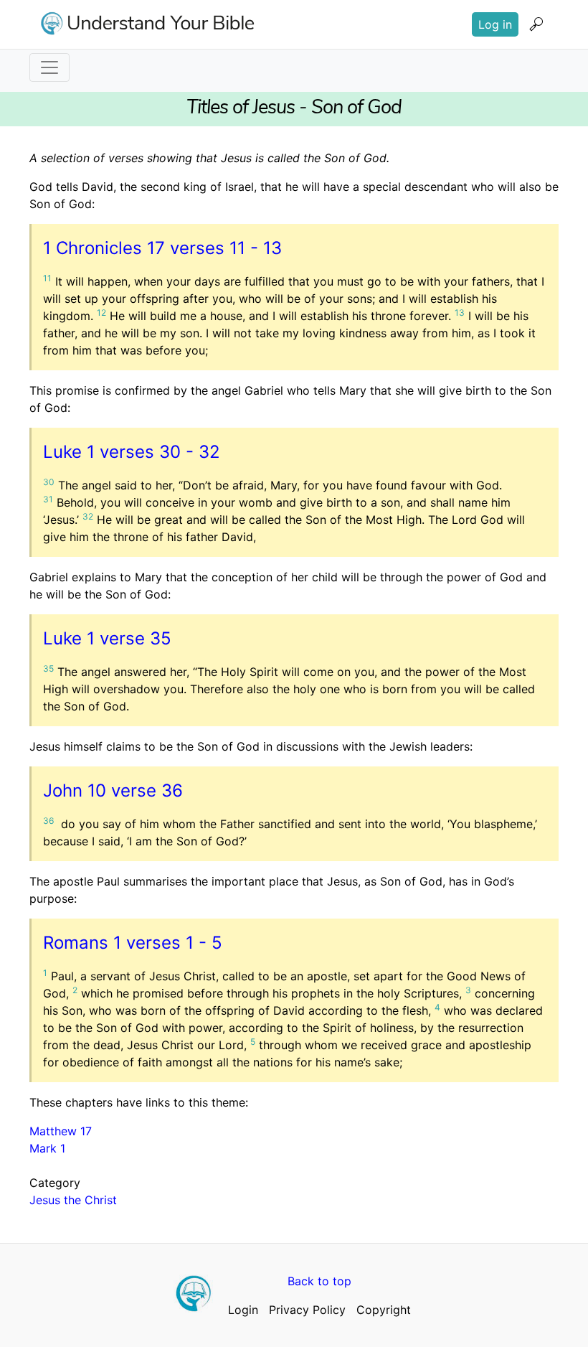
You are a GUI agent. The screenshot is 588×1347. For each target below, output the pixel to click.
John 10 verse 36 (113, 790)
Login (243, 1310)
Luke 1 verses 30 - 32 (131, 451)
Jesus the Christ (73, 1200)
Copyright (383, 1310)
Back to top (319, 1281)
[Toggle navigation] (49, 67)
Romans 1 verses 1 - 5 (132, 942)
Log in (495, 24)
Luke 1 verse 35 (107, 638)
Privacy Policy (307, 1310)
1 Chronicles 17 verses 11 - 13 (162, 248)
